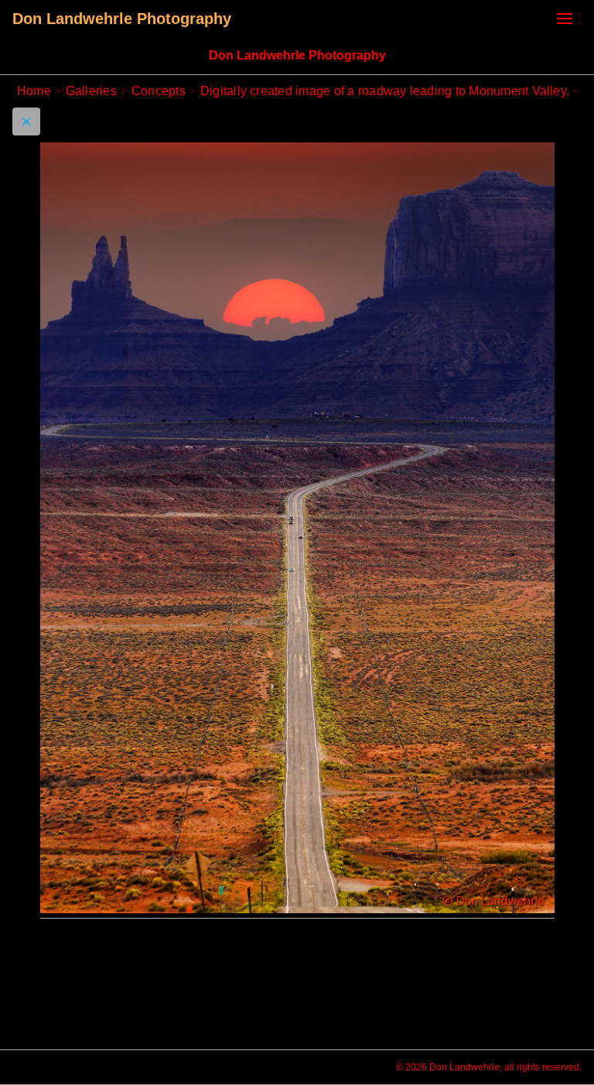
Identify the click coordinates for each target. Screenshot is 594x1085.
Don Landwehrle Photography (121, 18)
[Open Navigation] (565, 19)
